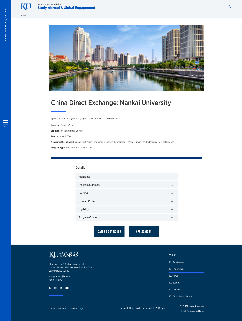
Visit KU (173, 255)
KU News (173, 275)
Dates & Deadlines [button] (109, 231)
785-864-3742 (55, 279)
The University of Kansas (195, 311)
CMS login (160, 308)
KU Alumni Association (180, 296)
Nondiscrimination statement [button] (63, 308)
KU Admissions (176, 262)
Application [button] (144, 231)
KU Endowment (176, 269)
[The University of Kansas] (63, 256)
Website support (144, 308)
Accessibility (126, 308)
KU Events (174, 282)
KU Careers (174, 289)
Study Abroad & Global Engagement (66, 7)
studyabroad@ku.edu (59, 276)
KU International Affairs (49, 4)
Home (23, 15)
